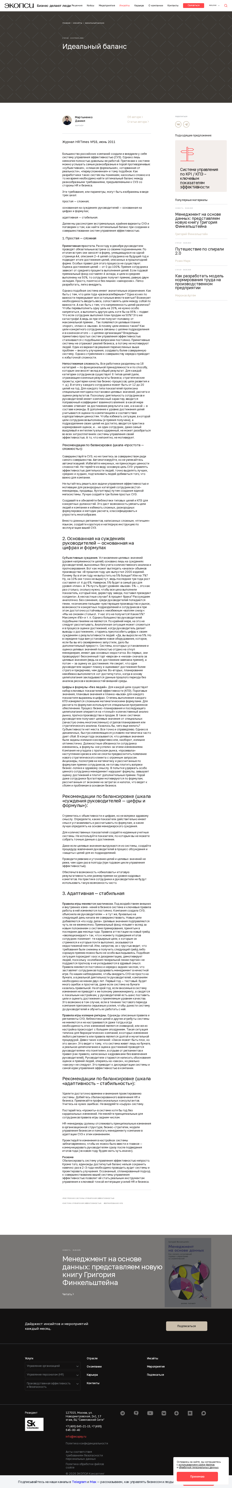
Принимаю (197, 1476)
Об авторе (134, 117)
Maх (93, 1482)
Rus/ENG (213, 5)
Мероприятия (107, 5)
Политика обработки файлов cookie (85, 1465)
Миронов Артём (185, 295)
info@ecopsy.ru (76, 1436)
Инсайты (124, 5)
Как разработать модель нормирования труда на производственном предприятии (199, 282)
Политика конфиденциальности (87, 1443)
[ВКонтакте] (178, 124)
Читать (67, 1294)
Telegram (79, 1482)
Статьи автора (137, 121)
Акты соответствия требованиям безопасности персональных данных (84, 1455)
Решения (77, 5)
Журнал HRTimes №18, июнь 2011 (88, 142)
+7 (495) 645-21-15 (78, 1426)
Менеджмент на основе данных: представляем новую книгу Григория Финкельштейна (198, 220)
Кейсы (90, 5)
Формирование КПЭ (113, 1203)
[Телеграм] (186, 124)
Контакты (173, 5)
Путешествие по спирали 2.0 (199, 251)
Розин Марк (183, 261)
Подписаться (186, 1326)
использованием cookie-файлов (197, 1464)
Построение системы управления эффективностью (88, 1198)
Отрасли (92, 1358)
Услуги (29, 1358)
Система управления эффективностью (82, 1203)
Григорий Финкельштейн (191, 234)
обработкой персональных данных (199, 1467)
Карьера (139, 5)
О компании (155, 5)
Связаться (194, 5)
